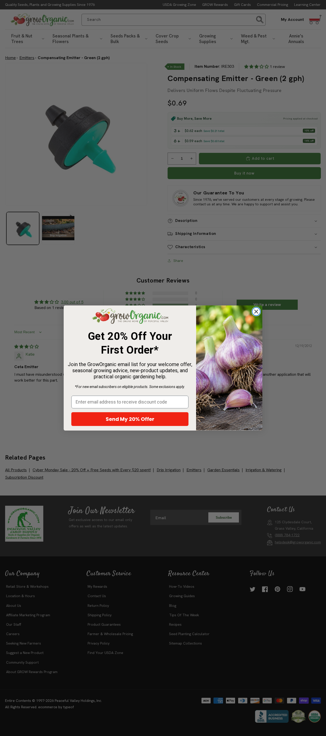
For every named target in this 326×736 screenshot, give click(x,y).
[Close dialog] (256, 311)
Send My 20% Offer (130, 419)
